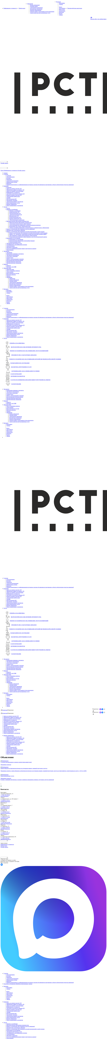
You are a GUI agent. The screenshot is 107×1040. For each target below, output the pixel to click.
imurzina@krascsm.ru (6, 839)
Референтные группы (11, 314)
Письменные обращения (36, 9)
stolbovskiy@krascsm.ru (6, 823)
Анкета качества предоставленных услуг (40, 12)
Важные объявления (11, 335)
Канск (60, 7)
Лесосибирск (62, 8)
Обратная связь (10, 269)
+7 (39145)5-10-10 (5, 812)
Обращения (30, 3)
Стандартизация (10, 1034)
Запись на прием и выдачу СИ (13, 320)
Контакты (8, 290)
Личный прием (34, 6)
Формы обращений (35, 5)
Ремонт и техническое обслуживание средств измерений (20, 1026)
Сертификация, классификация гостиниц (16, 1033)
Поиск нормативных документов (14, 337)
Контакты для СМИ (11, 403)
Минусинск (62, 9)
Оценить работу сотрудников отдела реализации (42, 11)
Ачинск (61, 4)
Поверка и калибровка (15, 210)
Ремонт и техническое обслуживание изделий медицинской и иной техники (28, 233)
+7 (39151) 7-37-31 (5, 800)
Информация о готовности (10, 8)
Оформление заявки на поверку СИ (15, 321)
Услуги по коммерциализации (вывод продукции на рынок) (21, 1036)
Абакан (61, 14)
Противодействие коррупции (74, 8)
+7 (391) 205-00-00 (5, 795)
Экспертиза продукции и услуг (14, 1031)
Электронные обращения (36, 7)
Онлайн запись (21, 170)
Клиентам (8, 187)
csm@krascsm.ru (4, 796)
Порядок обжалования (35, 10)
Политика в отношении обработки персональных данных (17, 983)
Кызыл (60, 13)
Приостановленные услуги (13, 334)
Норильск (61, 12)
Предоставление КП (11, 330)
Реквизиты (9, 312)
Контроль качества (11, 410)
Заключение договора (11, 331)
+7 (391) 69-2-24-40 (5, 822)
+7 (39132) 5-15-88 (5, 817)
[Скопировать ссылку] (104, 709)
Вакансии (8, 316)
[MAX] (100, 709)
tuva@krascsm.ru (5, 834)
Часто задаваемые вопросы (13, 406)
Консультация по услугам (12, 408)
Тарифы (8, 329)
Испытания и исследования (16, 239)
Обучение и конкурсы (11, 1035)
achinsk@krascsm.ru (5, 801)
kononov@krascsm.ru (6, 813)
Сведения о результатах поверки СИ (15, 325)
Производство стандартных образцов (15, 1027)
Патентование (9, 1038)
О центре (8, 175)
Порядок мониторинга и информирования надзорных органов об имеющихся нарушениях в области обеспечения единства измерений (40, 317)
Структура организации (12, 313)
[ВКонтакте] (102, 709)
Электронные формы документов (14, 333)
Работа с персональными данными (15, 395)
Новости (8, 265)
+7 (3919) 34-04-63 (5, 827)
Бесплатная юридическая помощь (14, 397)
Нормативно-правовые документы (15, 390)
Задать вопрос (9, 407)
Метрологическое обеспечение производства (20, 222)
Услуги (8, 208)
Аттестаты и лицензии (12, 393)
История (8, 310)
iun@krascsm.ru (4, 818)
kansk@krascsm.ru (5, 808)
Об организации (10, 309)
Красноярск (62, 3)
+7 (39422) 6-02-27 (5, 832)
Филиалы (58, 1)
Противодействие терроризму (13, 399)
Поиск (2, 170)
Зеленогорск (62, 11)
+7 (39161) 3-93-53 (5, 806)
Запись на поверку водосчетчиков (14, 322)
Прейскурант (22, 8)
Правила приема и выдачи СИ (13, 326)
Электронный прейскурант (13, 327)
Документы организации (12, 391)
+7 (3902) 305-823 (5, 838)
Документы (9, 252)
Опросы (8, 411)
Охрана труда (9, 394)
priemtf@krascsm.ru (5, 828)
